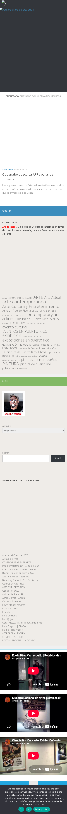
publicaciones (10, 368)
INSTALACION (9, 348)
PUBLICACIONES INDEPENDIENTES (19, 569)
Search (5, 452)
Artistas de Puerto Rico (13, 594)
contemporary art (42, 314)
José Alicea (7, 612)
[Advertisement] (33, 57)
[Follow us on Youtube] (63, 211)
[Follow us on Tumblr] (58, 211)
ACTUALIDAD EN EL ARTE (20, 298)
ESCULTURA (17, 323)
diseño (5, 323)
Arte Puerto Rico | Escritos (15, 576)
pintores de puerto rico (11, 360)
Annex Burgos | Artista (13, 597)
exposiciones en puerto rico (25, 340)
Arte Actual (52, 297)
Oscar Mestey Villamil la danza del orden (22, 622)
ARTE (38, 297)
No (28, 809)
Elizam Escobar (10, 608)
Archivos (6, 425)
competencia (7, 315)
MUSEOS (43, 355)
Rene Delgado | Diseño (14, 626)
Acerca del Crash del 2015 (15, 555)
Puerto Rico (23, 368)
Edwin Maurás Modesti (13, 604)
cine (54, 310)
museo (15, 355)
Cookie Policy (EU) (11, 590)
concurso (19, 315)
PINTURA (10, 364)
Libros (42, 352)
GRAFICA (56, 344)
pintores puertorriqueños (39, 359)
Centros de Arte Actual (13, 583)
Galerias (35, 345)
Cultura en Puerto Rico (31, 319)
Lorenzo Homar (10, 615)
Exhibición (37, 336)
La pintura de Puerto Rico (19, 352)
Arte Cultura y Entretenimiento (30, 306)
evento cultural (14, 327)
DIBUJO (54, 319)
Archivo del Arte (10, 558)
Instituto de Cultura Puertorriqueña (37, 348)
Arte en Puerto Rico (15, 310)
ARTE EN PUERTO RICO (13, 587)
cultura (8, 319)
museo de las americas (28, 356)
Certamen (45, 310)
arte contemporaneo (24, 302)
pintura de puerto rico (35, 364)
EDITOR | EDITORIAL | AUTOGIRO (18, 640)
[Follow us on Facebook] (48, 211)
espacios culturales (36, 323)
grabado (45, 344)
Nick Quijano (8, 619)
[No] (63, 799)
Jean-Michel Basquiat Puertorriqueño (20, 565)
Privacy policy (42, 809)
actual (4, 298)
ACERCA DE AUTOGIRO (13, 633)
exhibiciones (27, 336)
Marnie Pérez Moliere (13, 629)
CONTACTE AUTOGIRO (13, 636)
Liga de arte (54, 352)
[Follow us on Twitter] (53, 211)
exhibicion (11, 335)
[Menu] (63, 4)
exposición (10, 344)
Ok (21, 809)
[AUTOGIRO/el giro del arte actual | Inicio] (5, 4)
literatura (6, 356)
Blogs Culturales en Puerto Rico (18, 572)
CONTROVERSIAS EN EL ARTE (16, 562)
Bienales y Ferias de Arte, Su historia (20, 580)
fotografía (25, 344)
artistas (33, 310)
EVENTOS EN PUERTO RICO (25, 331)
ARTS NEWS (7, 169)
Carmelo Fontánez (11, 601)
